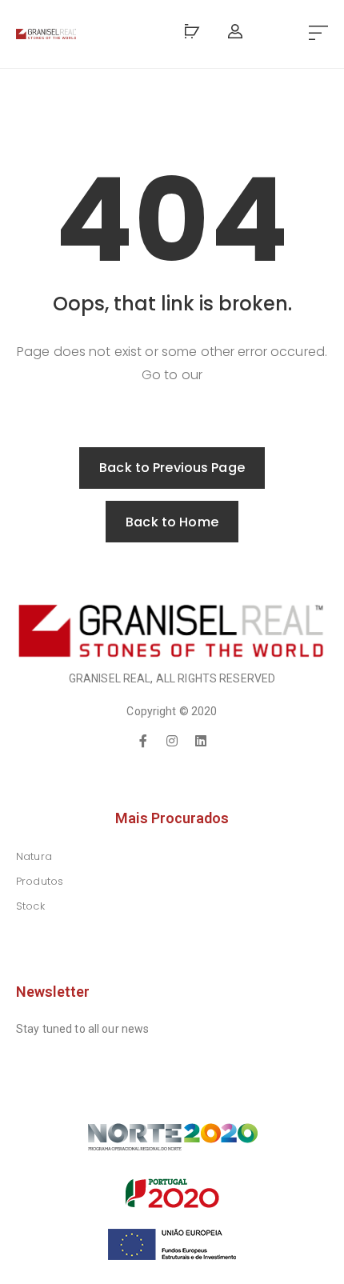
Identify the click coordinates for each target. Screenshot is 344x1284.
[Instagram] (172, 740)
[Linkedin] (200, 740)
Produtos (39, 881)
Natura (34, 856)
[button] (318, 34)
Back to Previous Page (172, 467)
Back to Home (172, 522)
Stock (30, 906)
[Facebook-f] (143, 740)
